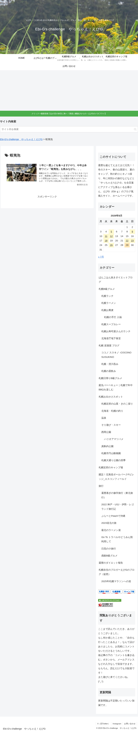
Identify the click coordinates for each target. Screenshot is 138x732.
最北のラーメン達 (111, 530)
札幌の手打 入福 (113, 317)
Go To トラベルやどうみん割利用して (117, 539)
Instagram (117, 724)
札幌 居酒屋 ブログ (109, 345)
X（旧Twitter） (103, 724)
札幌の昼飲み (108, 371)
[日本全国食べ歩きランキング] (105, 604)
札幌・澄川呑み (109, 364)
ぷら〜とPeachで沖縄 (113, 516)
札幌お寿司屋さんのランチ (115, 331)
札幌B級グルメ (107, 289)
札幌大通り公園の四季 (113, 460)
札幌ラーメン (108, 303)
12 (111, 236)
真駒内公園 (107, 446)
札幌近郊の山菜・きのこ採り (117, 403)
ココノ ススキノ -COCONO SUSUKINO (116, 354)
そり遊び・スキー (111, 425)
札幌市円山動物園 (111, 453)
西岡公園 (106, 432)
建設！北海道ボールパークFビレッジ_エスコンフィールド (116, 476)
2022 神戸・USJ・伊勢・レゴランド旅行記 (117, 506)
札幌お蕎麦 (107, 310)
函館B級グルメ (109, 555)
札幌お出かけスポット (111, 396)
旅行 (101, 486)
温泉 (103, 418)
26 (111, 245)
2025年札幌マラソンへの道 (116, 581)
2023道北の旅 (108, 523)
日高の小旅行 (108, 548)
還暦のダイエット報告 (111, 562)
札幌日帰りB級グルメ (110, 378)
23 (132, 240)
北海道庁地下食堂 (111, 338)
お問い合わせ (129, 724)
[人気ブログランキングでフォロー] (109, 600)
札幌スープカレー (111, 324)
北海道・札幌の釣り (112, 411)
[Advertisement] (69, 90)
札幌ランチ (107, 296)
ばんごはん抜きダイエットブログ (116, 279)
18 (106, 240)
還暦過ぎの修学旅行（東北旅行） (117, 495)
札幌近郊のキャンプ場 (111, 467)
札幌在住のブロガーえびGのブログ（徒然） (116, 571)
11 (106, 236)
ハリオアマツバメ (113, 439)
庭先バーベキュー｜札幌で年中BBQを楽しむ (116, 387)
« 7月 (101, 256)
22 (127, 240)
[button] (135, 129)
